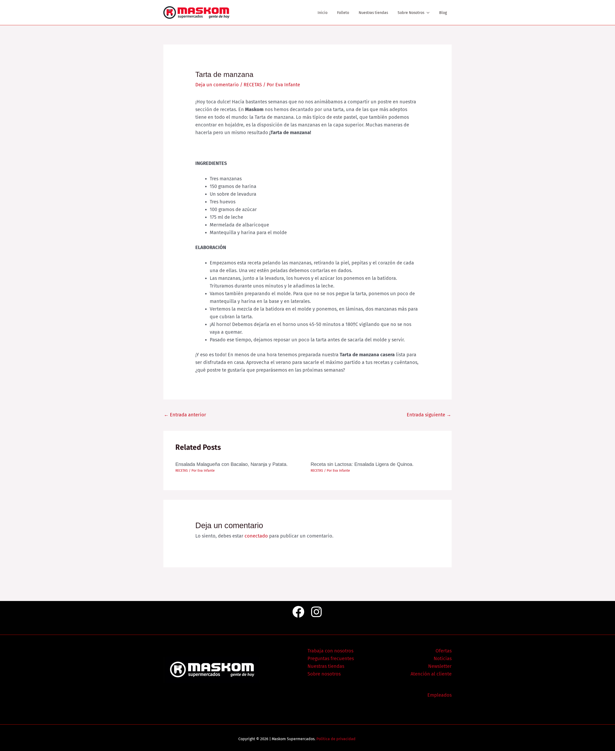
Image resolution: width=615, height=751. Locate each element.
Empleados (439, 695)
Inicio (322, 12)
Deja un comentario (217, 85)
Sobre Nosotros (411, 12)
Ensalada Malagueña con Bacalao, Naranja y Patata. (231, 464)
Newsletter (440, 666)
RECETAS (253, 85)
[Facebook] (298, 612)
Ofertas (444, 651)
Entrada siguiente (429, 415)
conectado (256, 536)
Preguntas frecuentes (331, 658)
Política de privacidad (336, 739)
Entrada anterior (185, 415)
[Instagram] (316, 612)
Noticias (443, 658)
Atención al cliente (431, 674)
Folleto (343, 12)
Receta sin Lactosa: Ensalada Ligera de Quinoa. (362, 464)
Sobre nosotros (324, 674)
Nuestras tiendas (373, 12)
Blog (443, 12)
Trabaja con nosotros (330, 651)
